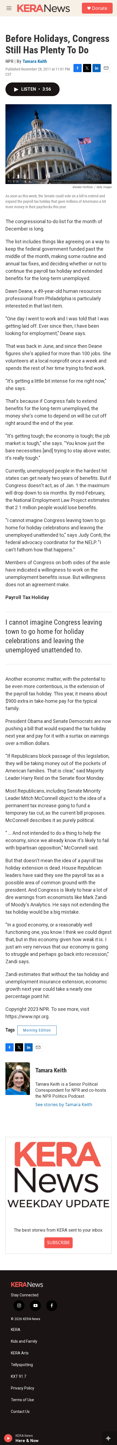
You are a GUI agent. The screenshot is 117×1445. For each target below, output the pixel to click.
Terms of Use (22, 1400)
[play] (8, 1438)
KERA (15, 1330)
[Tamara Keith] (17, 1078)
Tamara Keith (35, 61)
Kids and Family (24, 1341)
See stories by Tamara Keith (63, 1104)
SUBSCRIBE (58, 1242)
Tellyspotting (22, 1365)
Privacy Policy (22, 1388)
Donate (99, 8)
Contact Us (20, 1412)
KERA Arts (20, 1353)
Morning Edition (37, 1030)
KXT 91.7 (18, 1377)
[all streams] (110, 1438)
